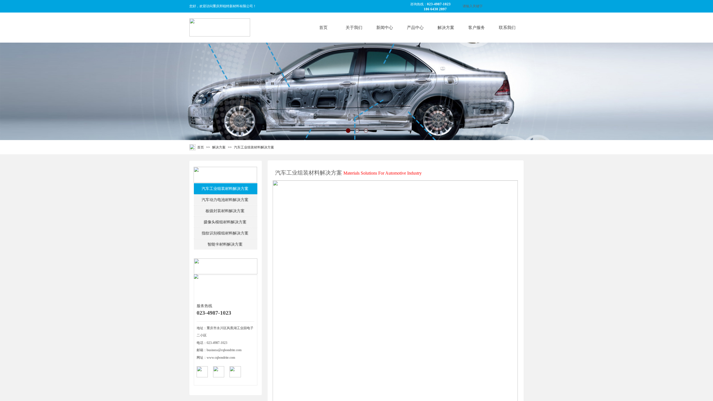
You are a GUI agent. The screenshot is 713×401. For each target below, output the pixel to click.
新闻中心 (384, 27)
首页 (323, 27)
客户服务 (476, 27)
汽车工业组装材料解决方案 (254, 147)
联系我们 (507, 27)
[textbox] (485, 6)
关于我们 (354, 27)
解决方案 (446, 27)
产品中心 (415, 27)
